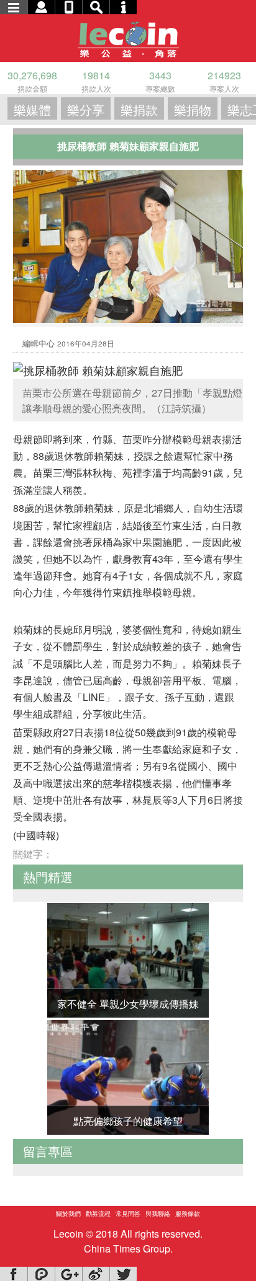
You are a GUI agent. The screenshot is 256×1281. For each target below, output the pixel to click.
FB (13, 1274)
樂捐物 (192, 109)
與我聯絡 (157, 1213)
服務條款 (187, 1213)
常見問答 (128, 1213)
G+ (68, 1274)
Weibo (95, 1274)
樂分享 (85, 109)
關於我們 (68, 1213)
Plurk (41, 1274)
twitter (123, 1274)
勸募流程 (98, 1213)
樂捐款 (139, 109)
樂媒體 (32, 109)
